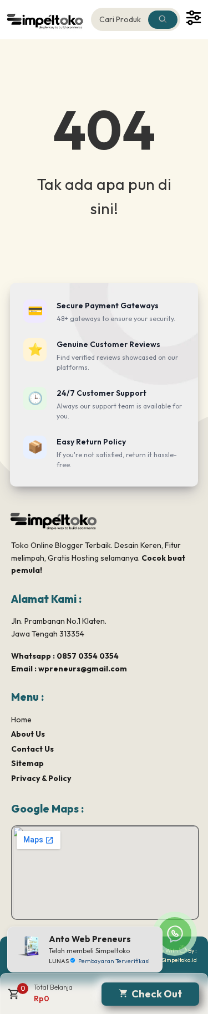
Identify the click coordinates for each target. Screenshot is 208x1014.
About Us (28, 734)
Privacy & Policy (41, 778)
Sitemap (27, 763)
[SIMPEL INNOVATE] (44, 19)
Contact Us (32, 749)
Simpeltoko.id (179, 960)
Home (21, 720)
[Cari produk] (162, 20)
